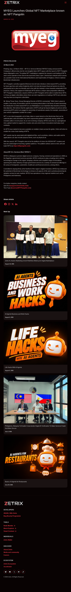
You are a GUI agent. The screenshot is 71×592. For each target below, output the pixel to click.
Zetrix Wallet (8, 540)
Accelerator (8, 566)
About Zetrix (8, 549)
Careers (6, 555)
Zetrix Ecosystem (10, 564)
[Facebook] (5, 204)
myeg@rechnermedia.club (18, 185)
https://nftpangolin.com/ (21, 146)
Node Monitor (8, 525)
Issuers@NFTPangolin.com (21, 188)
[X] (12, 204)
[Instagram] (9, 204)
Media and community (11, 552)
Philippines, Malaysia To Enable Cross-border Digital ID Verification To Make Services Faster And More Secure (35, 427)
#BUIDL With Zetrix (10, 513)
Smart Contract (9, 531)
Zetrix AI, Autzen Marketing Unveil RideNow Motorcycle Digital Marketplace (29, 261)
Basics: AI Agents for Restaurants (16, 481)
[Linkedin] (16, 204)
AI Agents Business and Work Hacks (17, 314)
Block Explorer (9, 528)
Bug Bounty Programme (12, 516)
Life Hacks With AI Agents (13, 367)
